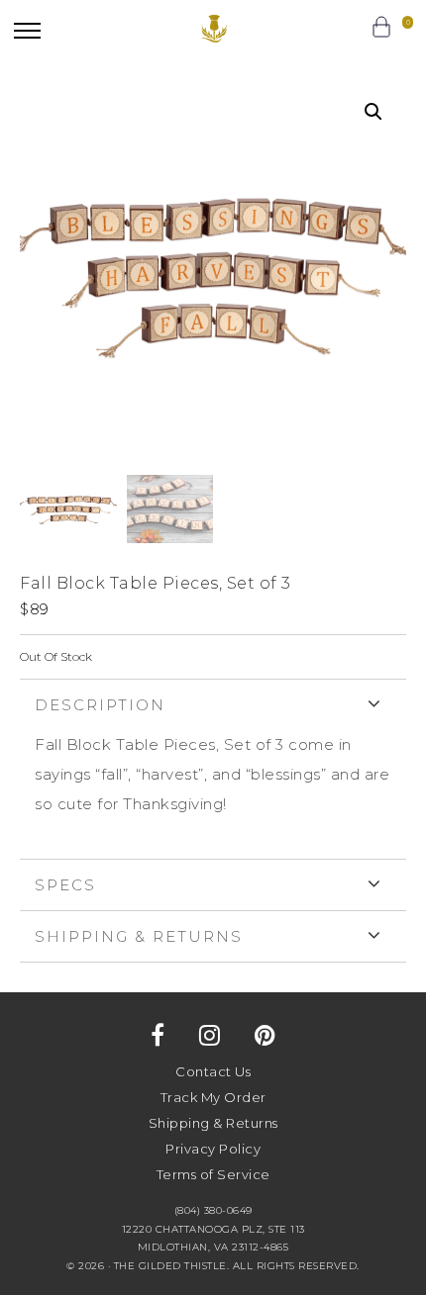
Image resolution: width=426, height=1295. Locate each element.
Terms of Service (213, 1174)
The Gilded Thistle (213, 29)
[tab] (213, 769)
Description (100, 704)
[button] (27, 30)
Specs (65, 885)
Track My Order (213, 1097)
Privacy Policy (213, 1148)
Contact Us (213, 1071)
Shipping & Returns (139, 936)
